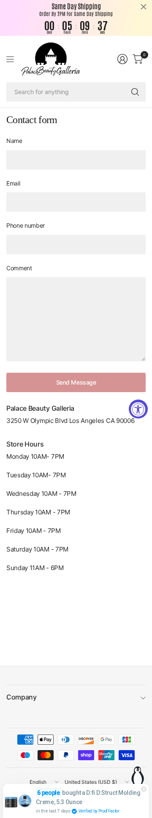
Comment (19, 268)
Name (14, 140)
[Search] (135, 92)
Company (21, 697)
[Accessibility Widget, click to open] (138, 409)
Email (13, 183)
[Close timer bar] (143, 6)
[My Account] (122, 59)
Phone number (25, 225)
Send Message (76, 382)
